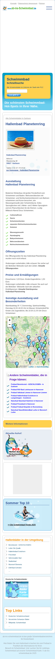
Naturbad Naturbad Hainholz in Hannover (27, 401)
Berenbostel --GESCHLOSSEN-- (20, 545)
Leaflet (31, 367)
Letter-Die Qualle (15, 548)
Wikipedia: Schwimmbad (17, 622)
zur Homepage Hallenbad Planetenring (22, 170)
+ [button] (10, 320)
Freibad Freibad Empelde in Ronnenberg (26, 407)
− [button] (10, 324)
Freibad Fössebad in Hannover (23, 404)
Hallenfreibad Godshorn (17, 551)
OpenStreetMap (43, 367)
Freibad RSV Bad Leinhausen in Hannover (27, 389)
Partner (42, 3)
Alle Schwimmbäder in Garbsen (18, 118)
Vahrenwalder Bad (15, 558)
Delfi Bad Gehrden (15, 568)
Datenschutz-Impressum (27, 3)
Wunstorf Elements (15, 564)
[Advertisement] (27, 40)
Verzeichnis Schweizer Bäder (19, 619)
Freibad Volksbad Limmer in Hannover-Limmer (29, 392)
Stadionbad (12, 561)
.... (9, 571)
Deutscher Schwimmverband (19, 616)
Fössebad (12, 555)
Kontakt (13, 3)
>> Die (22, 525)
